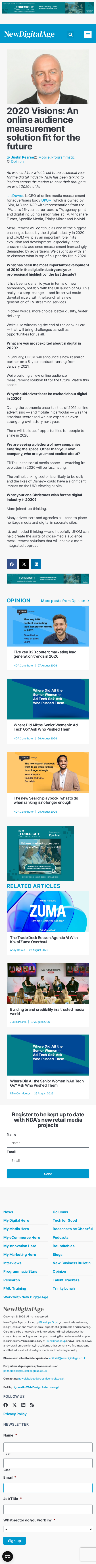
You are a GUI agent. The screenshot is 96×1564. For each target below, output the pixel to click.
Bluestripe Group (49, 1322)
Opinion (17, 161)
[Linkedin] (23, 1405)
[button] (70, 34)
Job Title (12, 1498)
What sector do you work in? (29, 1520)
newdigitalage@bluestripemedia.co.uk (41, 1378)
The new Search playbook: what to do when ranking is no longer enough (46, 800)
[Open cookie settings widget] (7, 1556)
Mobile (44, 157)
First (7, 1454)
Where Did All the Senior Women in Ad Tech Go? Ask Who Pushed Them (46, 727)
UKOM (46, 200)
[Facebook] (5, 1405)
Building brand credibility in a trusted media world (47, 1011)
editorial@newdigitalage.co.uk (67, 1358)
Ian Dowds (15, 195)
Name (11, 1134)
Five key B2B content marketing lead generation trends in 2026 (45, 654)
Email (11, 1152)
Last (7, 1470)
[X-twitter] (14, 1405)
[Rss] (32, 1405)
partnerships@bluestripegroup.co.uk (25, 1370)
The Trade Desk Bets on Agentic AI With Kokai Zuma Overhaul (44, 939)
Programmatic (63, 157)
